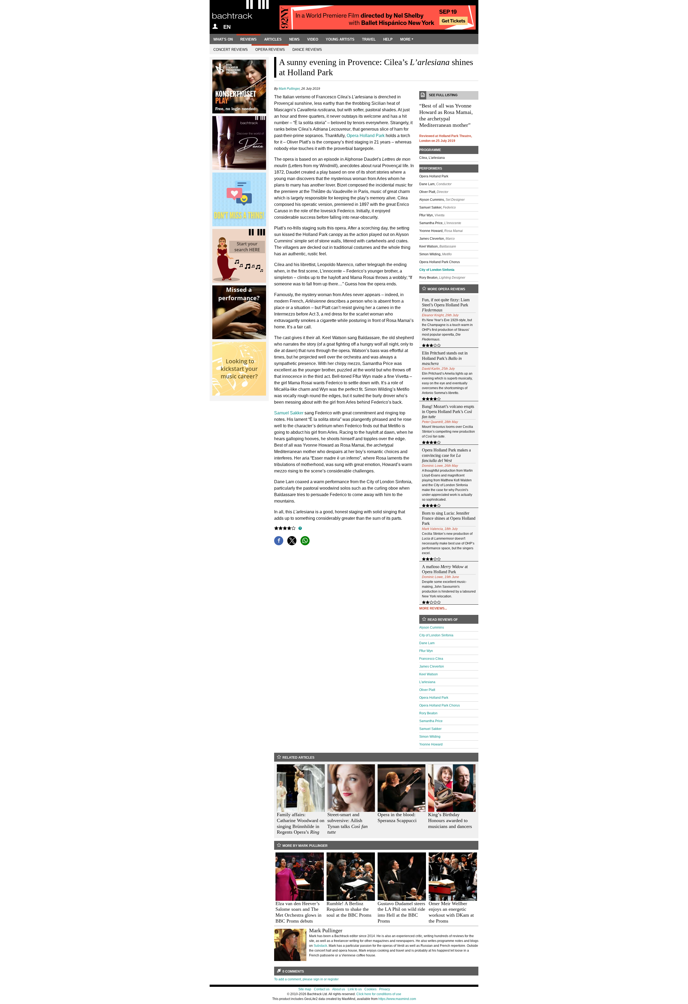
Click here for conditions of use (378, 994)
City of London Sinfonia (436, 270)
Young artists (340, 39)
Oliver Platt (427, 690)
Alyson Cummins (431, 627)
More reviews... (433, 608)
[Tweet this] (291, 540)
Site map (304, 989)
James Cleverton (431, 666)
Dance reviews (307, 50)
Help (388, 39)
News (294, 39)
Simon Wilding (429, 736)
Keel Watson (428, 674)
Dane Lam (427, 643)
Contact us (321, 989)
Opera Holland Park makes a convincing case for (446, 455)
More (405, 39)
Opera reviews (270, 50)
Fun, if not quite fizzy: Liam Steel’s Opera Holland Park (446, 304)
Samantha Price (431, 721)
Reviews (248, 39)
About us (338, 989)
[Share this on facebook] (278, 540)
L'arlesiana (427, 682)
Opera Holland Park (366, 135)
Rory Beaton (428, 713)
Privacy (384, 989)
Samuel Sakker (288, 413)
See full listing (443, 95)
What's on (223, 39)
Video (312, 39)
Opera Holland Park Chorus (439, 705)
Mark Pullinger (289, 89)
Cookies (370, 989)
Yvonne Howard (431, 744)
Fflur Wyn (426, 651)
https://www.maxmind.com (397, 999)
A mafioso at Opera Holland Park (445, 569)
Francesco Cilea (431, 659)
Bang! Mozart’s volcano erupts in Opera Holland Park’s (448, 411)
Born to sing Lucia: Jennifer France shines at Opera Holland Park (448, 518)
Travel (369, 39)
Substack (320, 946)
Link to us (355, 989)
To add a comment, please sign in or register (306, 979)
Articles (273, 39)
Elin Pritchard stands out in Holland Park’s (445, 358)
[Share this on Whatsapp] (305, 540)
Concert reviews (230, 50)
